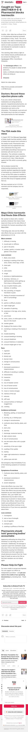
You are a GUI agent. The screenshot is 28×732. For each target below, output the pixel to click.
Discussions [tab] (13, 650)
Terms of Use (21, 606)
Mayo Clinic (4, 227)
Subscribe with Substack (15, 712)
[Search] (25, 650)
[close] (23, 681)
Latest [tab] (7, 650)
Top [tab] (3, 650)
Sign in (24, 2)
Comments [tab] (5, 631)
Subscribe (19, 2)
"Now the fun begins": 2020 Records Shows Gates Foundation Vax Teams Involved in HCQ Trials (8, 671)
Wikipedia (6, 77)
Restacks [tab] (11, 631)
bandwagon (5, 59)
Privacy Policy (19, 718)
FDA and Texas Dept (19, 137)
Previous (6, 620)
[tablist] (8, 631)
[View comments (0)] (6, 30)
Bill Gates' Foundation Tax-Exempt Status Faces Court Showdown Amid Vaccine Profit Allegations (10, 656)
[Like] (2, 30)
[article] (14, 660)
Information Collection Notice (17, 607)
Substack (6, 728)
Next (23, 620)
